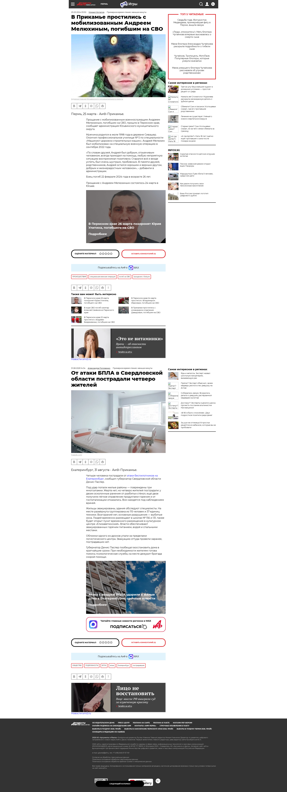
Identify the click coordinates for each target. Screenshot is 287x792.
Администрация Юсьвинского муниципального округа (97, 99)
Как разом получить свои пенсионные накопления (192, 185)
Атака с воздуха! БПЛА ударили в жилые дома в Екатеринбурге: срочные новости (121, 596)
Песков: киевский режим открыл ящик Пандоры (195, 165)
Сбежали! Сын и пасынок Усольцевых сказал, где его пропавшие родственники (198, 108)
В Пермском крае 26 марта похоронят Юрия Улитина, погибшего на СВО (124, 225)
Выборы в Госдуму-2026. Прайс (106, 729)
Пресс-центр (123, 723)
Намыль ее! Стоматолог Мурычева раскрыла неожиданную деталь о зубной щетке (197, 99)
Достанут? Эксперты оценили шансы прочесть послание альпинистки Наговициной (198, 405)
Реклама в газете (161, 723)
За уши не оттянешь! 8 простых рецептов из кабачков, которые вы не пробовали (198, 425)
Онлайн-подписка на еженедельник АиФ (111, 726)
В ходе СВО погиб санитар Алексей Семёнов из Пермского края (99, 310)
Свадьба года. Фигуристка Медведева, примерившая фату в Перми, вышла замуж (192, 22)
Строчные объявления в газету (174, 726)
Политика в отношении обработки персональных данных (115, 759)
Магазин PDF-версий (182, 723)
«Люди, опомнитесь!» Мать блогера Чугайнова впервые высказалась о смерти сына (192, 34)
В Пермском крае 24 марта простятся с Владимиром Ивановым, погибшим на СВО (145, 300)
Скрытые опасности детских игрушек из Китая (197, 155)
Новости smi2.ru (81, 359)
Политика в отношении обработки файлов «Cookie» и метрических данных (122, 762)
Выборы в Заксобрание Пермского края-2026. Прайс (148, 729)
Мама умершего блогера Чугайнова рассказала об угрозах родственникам (192, 70)
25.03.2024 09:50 (78, 12)
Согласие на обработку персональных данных (110, 757)
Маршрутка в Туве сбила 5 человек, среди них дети (196, 175)
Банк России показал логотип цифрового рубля (194, 194)
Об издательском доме (103, 723)
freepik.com (76, 455)
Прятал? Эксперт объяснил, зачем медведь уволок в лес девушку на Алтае (197, 385)
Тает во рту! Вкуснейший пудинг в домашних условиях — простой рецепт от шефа (197, 89)
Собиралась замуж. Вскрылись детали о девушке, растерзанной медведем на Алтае (196, 395)
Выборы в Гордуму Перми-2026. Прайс (194, 729)
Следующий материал (119, 784)
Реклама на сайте (141, 723)
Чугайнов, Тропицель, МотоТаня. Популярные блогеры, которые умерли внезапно (192, 58)
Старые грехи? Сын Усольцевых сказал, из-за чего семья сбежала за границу (197, 128)
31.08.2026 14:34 (78, 368)
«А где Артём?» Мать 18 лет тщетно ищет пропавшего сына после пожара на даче (197, 138)
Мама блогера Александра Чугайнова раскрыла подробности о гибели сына (192, 46)
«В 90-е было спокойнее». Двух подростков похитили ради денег (196, 414)
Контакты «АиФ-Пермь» (145, 726)
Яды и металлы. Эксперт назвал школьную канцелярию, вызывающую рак (195, 375)
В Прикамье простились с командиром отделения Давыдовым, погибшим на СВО (145, 310)
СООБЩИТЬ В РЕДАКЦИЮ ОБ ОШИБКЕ (108, 732)
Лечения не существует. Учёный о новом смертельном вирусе (196, 117)
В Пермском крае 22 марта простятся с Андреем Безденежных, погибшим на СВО (99, 319)
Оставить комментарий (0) (143, 254)
